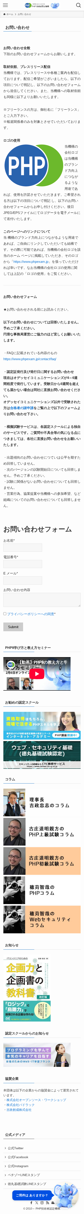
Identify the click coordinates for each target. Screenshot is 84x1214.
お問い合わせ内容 (16, 590)
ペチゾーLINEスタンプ (24, 1175)
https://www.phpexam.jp (30, 261)
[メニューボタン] (5, 5)
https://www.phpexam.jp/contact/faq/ (29, 359)
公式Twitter (16, 1148)
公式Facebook (18, 1157)
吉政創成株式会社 (19, 1110)
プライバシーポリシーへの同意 (30, 614)
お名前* (9, 540)
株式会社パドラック (20, 1105)
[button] (45, 1195)
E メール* (10, 573)
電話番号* (10, 557)
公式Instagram (18, 1166)
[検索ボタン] (78, 5)
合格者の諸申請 (22, 408)
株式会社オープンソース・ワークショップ (36, 1100)
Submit (13, 627)
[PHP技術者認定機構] (42, 5)
